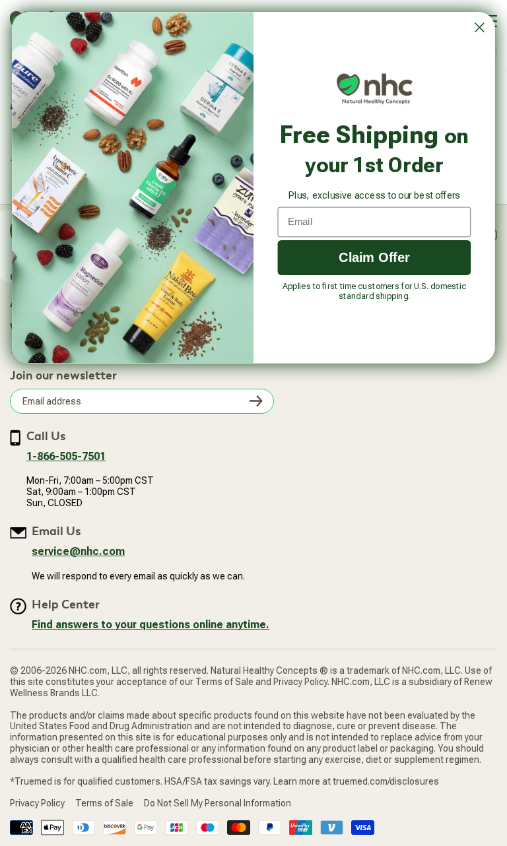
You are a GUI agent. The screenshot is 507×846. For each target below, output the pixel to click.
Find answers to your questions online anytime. (150, 624)
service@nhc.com (78, 551)
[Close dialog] (479, 27)
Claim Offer (374, 257)
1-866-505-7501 (66, 456)
